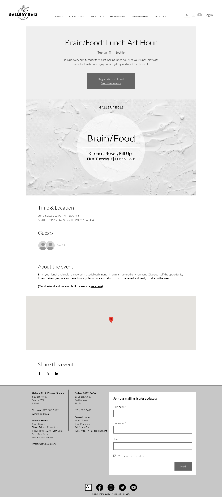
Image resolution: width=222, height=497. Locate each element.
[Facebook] (99, 487)
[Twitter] (122, 487)
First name (119, 406)
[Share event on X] (48, 373)
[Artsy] (88, 487)
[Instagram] (111, 487)
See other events (111, 83)
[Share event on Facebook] (39, 373)
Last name (119, 423)
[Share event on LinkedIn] (56, 373)
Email (117, 439)
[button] (97, 14)
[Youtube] (133, 487)
